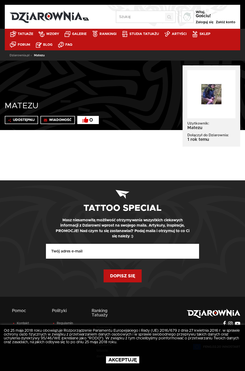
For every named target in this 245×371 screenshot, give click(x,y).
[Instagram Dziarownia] (230, 324)
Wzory (52, 34)
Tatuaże (25, 34)
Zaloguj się (204, 22)
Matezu (39, 55)
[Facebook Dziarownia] (224, 324)
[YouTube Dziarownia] (237, 324)
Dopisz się (122, 276)
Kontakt (23, 323)
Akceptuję (122, 360)
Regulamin (65, 323)
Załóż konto (225, 22)
